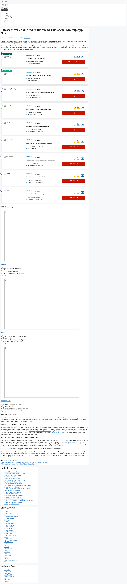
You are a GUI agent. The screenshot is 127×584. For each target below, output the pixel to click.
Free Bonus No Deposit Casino (13, 482)
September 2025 (9, 576)
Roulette (6, 547)
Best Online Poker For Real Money (14, 473)
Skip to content (5, 1)
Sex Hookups (8, 555)
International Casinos (10, 540)
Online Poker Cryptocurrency (13, 492)
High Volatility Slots (10, 535)
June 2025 (7, 578)
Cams (6, 20)
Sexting (6, 18)
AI (5, 25)
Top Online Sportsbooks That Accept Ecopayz (17, 485)
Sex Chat (7, 552)
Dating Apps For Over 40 (11, 504)
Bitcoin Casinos (9, 518)
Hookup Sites (8, 15)
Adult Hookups (8, 513)
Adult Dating (8, 17)
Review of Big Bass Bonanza (13, 502)
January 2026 (8, 573)
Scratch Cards (8, 548)
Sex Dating (7, 553)
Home (6, 13)
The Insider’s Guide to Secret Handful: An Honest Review (19, 464)
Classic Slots (8, 528)
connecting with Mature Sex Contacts (40, 431)
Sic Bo (6, 558)
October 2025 (8, 575)
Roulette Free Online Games (12, 497)
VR (5, 23)
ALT (2, 333)
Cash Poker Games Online (12, 472)
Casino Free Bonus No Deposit (13, 495)
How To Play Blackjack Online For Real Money (18, 500)
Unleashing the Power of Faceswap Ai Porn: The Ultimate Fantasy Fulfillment (25, 462)
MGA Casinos (8, 542)
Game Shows (8, 533)
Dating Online (8, 530)
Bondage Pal (6, 401)
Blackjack (7, 520)
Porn (5, 22)
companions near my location (59, 432)
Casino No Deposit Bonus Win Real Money (17, 488)
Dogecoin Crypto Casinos (12, 487)
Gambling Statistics (10, 532)
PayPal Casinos (8, 543)
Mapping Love (5, 4)
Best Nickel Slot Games (11, 477)
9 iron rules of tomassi (69, 442)
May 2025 (7, 580)
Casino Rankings (9, 523)
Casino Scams (8, 527)
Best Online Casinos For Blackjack (14, 499)
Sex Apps (7, 550)
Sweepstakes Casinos (10, 560)
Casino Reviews (9, 525)
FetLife (3, 264)
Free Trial (3, 275)
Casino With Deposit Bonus (12, 475)
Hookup (6, 537)
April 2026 (7, 571)
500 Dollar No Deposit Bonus (13, 483)
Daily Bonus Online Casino (12, 478)
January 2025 (8, 581)
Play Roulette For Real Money (13, 490)
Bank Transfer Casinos (11, 516)
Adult (6, 511)
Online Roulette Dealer (11, 494)
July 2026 (7, 570)
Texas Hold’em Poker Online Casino (15, 480)
